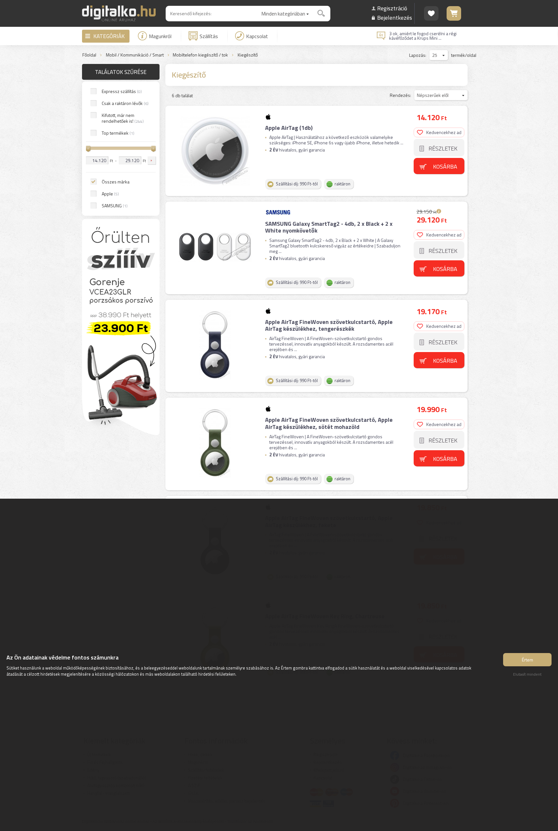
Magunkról (160, 36)
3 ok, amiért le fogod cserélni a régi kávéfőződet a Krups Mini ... (423, 36)
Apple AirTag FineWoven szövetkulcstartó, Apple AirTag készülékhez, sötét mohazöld (329, 423)
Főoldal (89, 55)
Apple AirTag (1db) (289, 127)
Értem (527, 659)
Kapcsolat (257, 36)
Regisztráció (392, 8)
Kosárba (445, 166)
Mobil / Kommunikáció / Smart (135, 55)
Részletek (443, 148)
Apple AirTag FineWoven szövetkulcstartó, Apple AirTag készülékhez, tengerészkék (329, 325)
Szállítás (209, 36)
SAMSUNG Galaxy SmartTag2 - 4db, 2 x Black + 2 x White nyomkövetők (329, 227)
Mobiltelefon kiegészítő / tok (200, 55)
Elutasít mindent (527, 674)
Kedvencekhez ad (443, 132)
